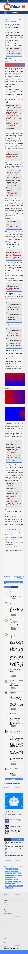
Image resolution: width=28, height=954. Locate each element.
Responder (13, 598)
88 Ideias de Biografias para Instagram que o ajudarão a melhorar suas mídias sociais (15, 821)
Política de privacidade (8, 913)
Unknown (12, 634)
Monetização (7, 879)
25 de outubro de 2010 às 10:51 (14, 695)
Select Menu (5, 12)
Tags (14, 839)
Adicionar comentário (10, 779)
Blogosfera (7, 869)
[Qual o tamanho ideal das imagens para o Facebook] (6, 826)
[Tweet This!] (8, 550)
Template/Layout (12, 548)
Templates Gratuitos (9, 885)
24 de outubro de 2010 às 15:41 (14, 622)
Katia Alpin (13, 692)
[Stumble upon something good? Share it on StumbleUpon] (12, 550)
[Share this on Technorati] (20, 550)
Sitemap (5, 900)
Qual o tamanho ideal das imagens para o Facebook (15, 825)
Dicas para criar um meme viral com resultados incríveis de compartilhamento (16, 831)
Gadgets (20, 875)
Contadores (7, 871)
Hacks (16, 877)
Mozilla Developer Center (17, 166)
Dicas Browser (18, 539)
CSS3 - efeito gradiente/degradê (14, 20)
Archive (20, 839)
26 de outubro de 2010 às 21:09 (14, 734)
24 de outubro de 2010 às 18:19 (14, 636)
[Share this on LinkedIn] (17, 550)
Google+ (15, 13)
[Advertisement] (14, 563)
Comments (15, 586)
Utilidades (21, 885)
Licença (5, 898)
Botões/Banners (14, 869)
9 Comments (8, 586)
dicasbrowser (13, 25)
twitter (13, 13)
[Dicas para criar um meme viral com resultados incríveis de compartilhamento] (6, 832)
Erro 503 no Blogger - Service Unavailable (14, 855)
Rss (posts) (6, 904)
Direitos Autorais (8, 873)
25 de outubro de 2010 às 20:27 (14, 716)
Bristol (12, 591)
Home (5, 896)
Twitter (16, 885)
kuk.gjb (12, 620)
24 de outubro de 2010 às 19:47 (14, 683)
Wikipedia (10, 58)
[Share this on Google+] (10, 550)
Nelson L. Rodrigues (15, 768)
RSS (17, 13)
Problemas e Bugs (16, 881)
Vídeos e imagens (8, 887)
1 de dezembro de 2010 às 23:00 (14, 771)
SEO (6, 883)
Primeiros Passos (8, 881)
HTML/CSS (8, 548)
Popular (7, 839)
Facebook (15, 875)
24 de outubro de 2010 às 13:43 (14, 606)
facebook (11, 13)
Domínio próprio (8, 875)
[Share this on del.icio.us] (15, 550)
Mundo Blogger (6, 920)
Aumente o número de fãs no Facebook (14, 852)
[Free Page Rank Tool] (8, 940)
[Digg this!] (13, 550)
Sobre (5, 902)
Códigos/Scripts (14, 871)
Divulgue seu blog (16, 873)
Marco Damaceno (17, 537)
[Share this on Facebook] (7, 550)
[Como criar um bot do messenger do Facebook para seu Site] (14, 801)
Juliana (16, 546)
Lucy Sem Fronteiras (15, 731)
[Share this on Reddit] (18, 550)
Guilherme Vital (14, 713)
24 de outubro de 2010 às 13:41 (14, 594)
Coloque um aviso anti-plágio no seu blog (14, 846)
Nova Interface (14, 879)
